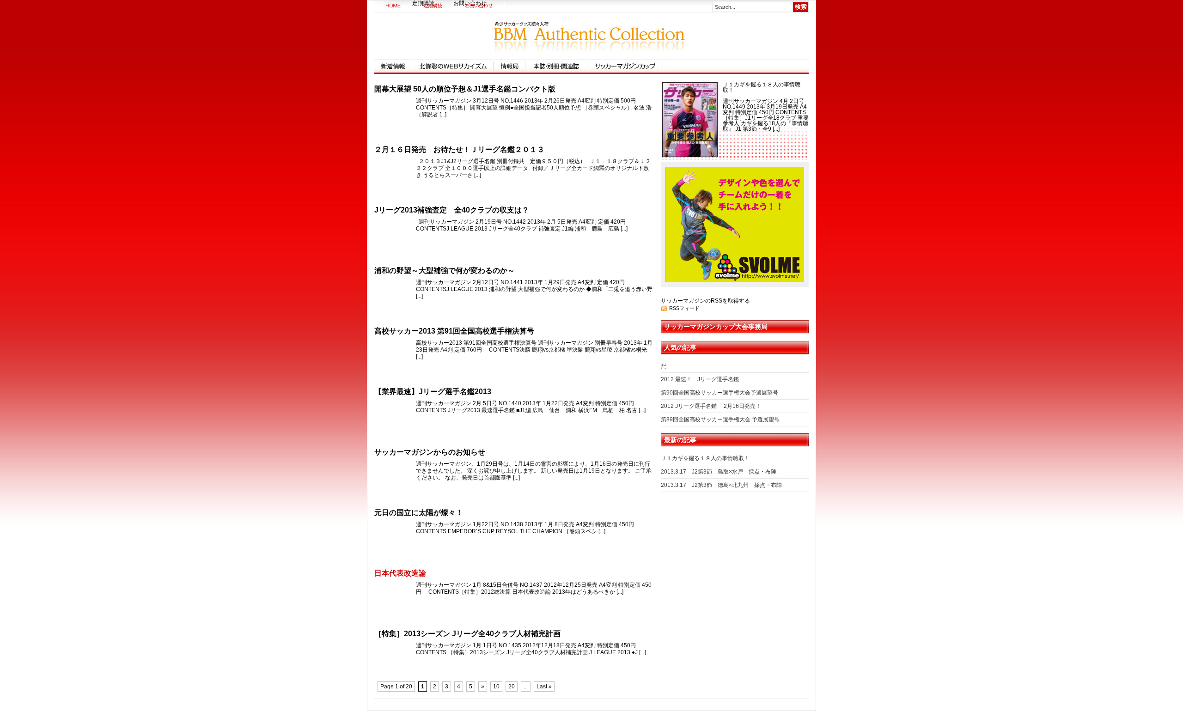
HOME (393, 6)
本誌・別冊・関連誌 (556, 66)
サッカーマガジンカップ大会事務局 (716, 326)
